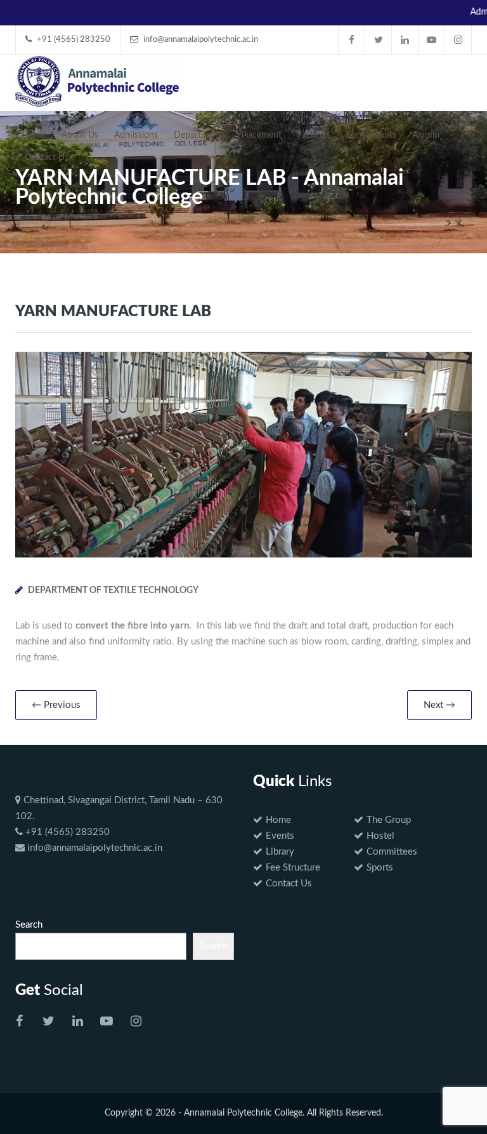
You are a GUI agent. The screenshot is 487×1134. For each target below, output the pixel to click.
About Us (80, 135)
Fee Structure (293, 867)
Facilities (313, 135)
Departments (199, 135)
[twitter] (378, 39)
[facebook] (352, 39)
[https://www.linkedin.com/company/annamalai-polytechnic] (77, 1023)
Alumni (425, 135)
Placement (261, 135)
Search (28, 925)
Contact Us (46, 157)
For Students (371, 135)
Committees (392, 852)
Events (280, 836)
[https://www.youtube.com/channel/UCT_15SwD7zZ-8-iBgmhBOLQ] (106, 1023)
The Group (389, 820)
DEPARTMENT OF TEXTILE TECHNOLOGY (113, 590)
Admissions (136, 135)
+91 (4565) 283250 (66, 832)
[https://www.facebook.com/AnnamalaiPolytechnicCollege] (19, 1023)
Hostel (380, 836)
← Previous (56, 705)
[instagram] (458, 39)
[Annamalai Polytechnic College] (97, 80)
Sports (380, 867)
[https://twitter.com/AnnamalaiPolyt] (48, 1023)
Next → (439, 705)
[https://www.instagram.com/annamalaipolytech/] (135, 1023)
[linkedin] (405, 39)
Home (34, 135)
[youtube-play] (432, 39)
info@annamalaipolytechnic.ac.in (93, 848)
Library (280, 852)
